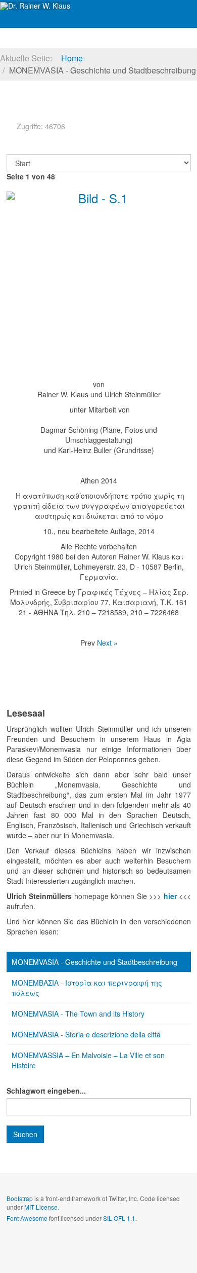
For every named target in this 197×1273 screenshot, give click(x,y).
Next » (107, 643)
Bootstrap (20, 1198)
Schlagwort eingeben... (46, 1090)
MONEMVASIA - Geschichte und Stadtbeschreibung (94, 962)
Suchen (25, 1134)
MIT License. (41, 1207)
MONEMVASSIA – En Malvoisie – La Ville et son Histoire (88, 1060)
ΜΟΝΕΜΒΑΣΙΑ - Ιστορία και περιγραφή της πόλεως (87, 988)
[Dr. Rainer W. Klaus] (35, 6)
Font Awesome (27, 1218)
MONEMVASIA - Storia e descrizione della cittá (86, 1034)
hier (171, 896)
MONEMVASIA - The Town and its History (78, 1013)
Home (72, 58)
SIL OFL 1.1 (119, 1218)
